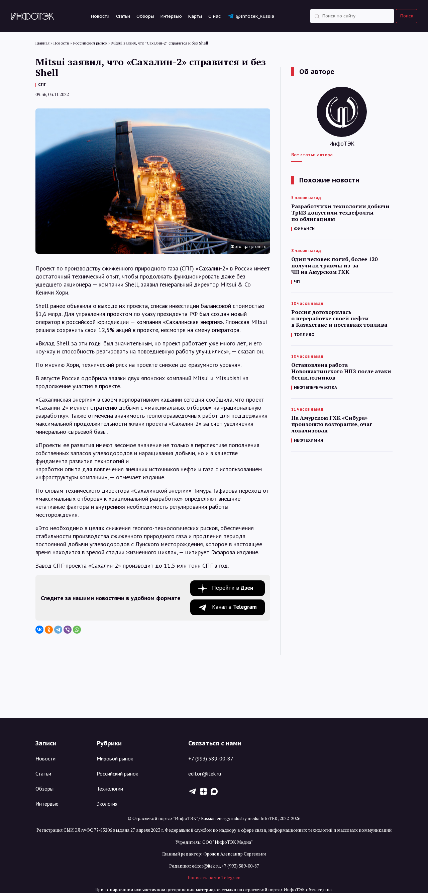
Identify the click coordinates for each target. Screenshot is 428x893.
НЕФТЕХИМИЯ (308, 440)
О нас (214, 16)
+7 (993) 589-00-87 (210, 758)
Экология (107, 803)
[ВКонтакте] (39, 630)
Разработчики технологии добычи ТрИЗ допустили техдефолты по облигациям (340, 212)
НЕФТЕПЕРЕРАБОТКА (315, 387)
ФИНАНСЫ (305, 228)
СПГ (42, 84)
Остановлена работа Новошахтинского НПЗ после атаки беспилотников (341, 371)
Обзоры (145, 16)
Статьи (123, 16)
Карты (195, 16)
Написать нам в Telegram (214, 878)
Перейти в (232, 587)
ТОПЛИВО (304, 334)
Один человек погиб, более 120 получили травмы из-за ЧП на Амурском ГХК (334, 265)
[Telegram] (58, 630)
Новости (100, 16)
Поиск (406, 16)
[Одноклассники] (49, 630)
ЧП (297, 281)
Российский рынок (117, 773)
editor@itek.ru (204, 773)
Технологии (110, 788)
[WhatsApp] (77, 630)
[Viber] (68, 630)
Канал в (234, 607)
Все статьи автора (312, 155)
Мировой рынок (115, 758)
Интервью (171, 16)
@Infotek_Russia (254, 16)
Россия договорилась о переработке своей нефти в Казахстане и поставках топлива (339, 318)
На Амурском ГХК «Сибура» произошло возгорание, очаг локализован (331, 424)
